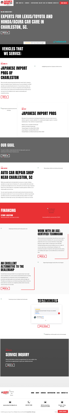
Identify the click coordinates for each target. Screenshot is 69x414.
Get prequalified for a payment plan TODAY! (51, 217)
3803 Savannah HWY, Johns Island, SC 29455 (10, 217)
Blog (44, 2)
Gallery (40, 2)
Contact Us (56, 2)
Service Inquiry (63, 411)
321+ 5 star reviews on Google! (37, 42)
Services (27, 2)
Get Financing (49, 2)
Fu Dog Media (28, 411)
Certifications (34, 2)
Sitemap (33, 411)
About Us (21, 2)
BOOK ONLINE (64, 3)
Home (17, 2)
